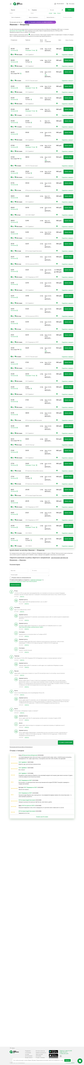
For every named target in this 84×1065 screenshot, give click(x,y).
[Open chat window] (79, 1060)
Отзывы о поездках (40, 1057)
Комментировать (15, 584)
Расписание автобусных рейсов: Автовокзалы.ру (21, 747)
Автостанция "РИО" (20, 30)
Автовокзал (12, 30)
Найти (69, 9)
